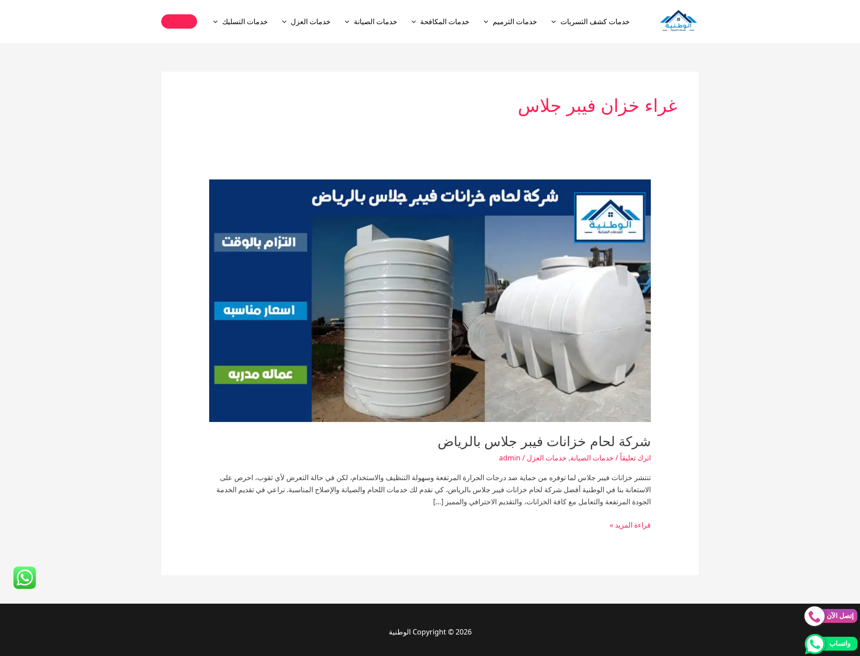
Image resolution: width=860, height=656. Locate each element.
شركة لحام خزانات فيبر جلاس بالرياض (544, 441)
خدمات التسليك (245, 21)
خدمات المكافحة (444, 21)
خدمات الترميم (515, 21)
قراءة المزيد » (630, 525)
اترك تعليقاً (635, 458)
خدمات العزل (311, 21)
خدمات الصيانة (375, 21)
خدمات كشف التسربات (595, 21)
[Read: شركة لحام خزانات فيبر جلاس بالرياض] (430, 300)
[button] (555, 21)
